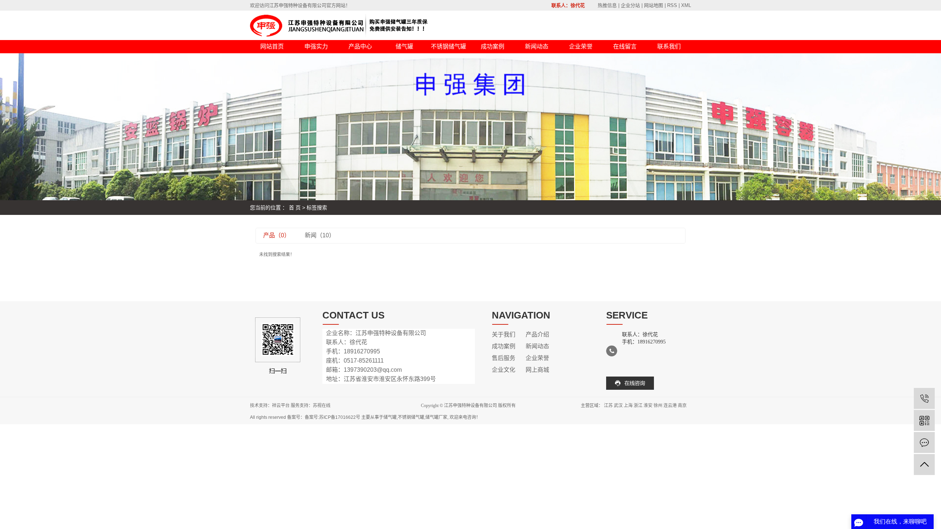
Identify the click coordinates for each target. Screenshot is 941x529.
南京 (682, 405)
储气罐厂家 (436, 417)
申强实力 (316, 46)
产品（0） (276, 235)
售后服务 (503, 358)
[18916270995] (924, 398)
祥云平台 (281, 405)
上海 (628, 405)
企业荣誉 (581, 46)
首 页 (295, 207)
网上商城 (537, 370)
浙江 (638, 405)
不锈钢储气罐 (448, 46)
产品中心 (360, 46)
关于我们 (503, 334)
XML (686, 5)
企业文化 (503, 370)
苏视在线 (321, 405)
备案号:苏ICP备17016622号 (332, 417)
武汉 (618, 405)
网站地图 (653, 5)
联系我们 (669, 46)
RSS (672, 5)
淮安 (648, 405)
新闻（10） (320, 235)
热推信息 (607, 5)
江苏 (608, 405)
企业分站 (630, 5)
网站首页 (272, 46)
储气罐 (404, 46)
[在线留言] (924, 442)
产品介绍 (537, 334)
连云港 (670, 405)
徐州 (658, 405)
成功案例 (492, 46)
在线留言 (625, 46)
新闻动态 (536, 46)
